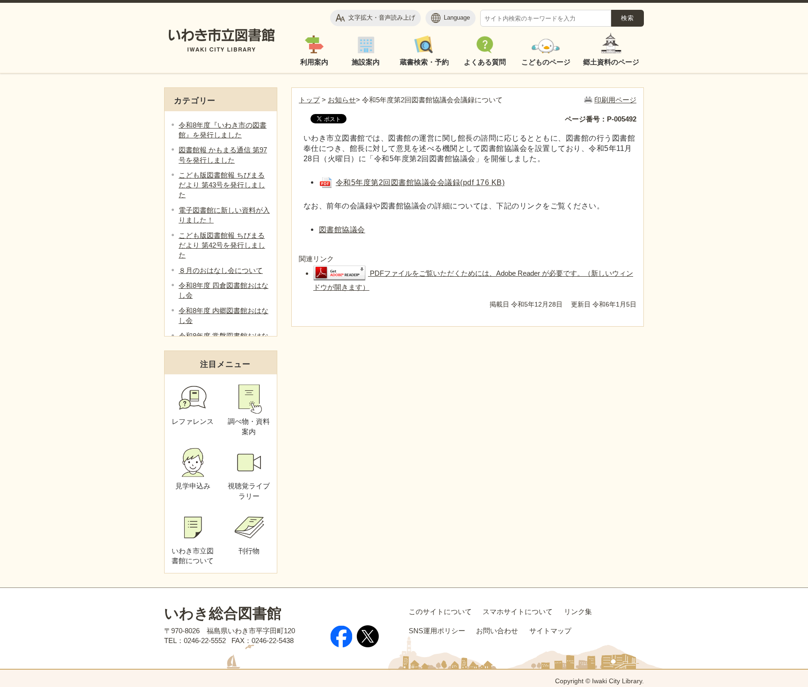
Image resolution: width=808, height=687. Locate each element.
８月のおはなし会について (221, 270)
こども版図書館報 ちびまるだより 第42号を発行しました (222, 245)
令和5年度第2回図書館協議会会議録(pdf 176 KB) (420, 182)
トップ (309, 100)
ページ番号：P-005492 (600, 119)
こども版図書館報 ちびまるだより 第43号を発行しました (222, 185)
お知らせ (342, 100)
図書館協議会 (342, 229)
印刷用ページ (615, 100)
